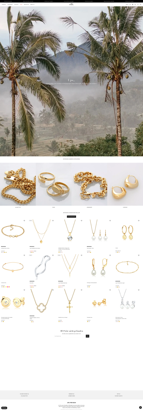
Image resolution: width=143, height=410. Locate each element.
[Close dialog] (88, 194)
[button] (140, 407)
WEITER (62, 209)
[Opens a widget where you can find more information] (4, 408)
